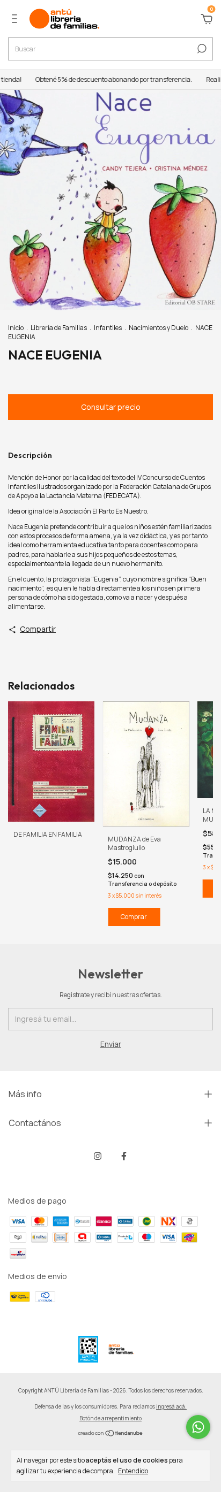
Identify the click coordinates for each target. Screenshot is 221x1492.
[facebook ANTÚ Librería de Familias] (124, 1155)
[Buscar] (200, 49)
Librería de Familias (59, 327)
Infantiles (108, 327)
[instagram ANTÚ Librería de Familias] (97, 1155)
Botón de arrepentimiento (110, 1418)
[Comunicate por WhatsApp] (198, 1427)
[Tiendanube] (110, 1434)
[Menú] (16, 20)
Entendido (133, 1470)
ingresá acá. (171, 1406)
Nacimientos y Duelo (158, 327)
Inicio (16, 327)
